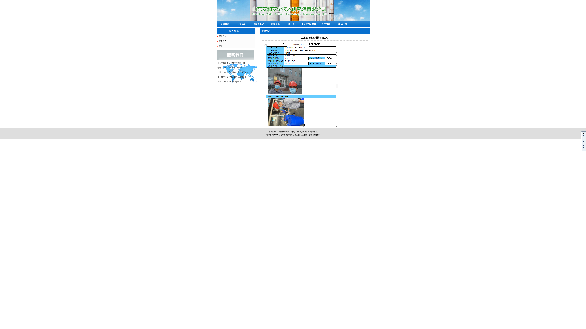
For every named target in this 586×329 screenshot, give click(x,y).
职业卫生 (222, 36)
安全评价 (222, 41)
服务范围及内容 (308, 24)
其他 (220, 46)
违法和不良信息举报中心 (294, 135)
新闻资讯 (275, 24)
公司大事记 (258, 24)
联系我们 (342, 24)
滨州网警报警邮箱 (312, 135)
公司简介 (241, 24)
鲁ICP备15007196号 (274, 135)
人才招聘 (325, 24)
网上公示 (292, 24)
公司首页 (225, 24)
